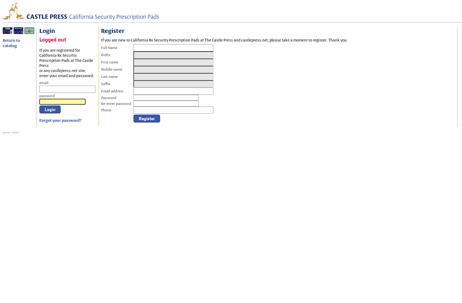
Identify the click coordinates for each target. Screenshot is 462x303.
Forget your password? (60, 120)
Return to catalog (11, 43)
